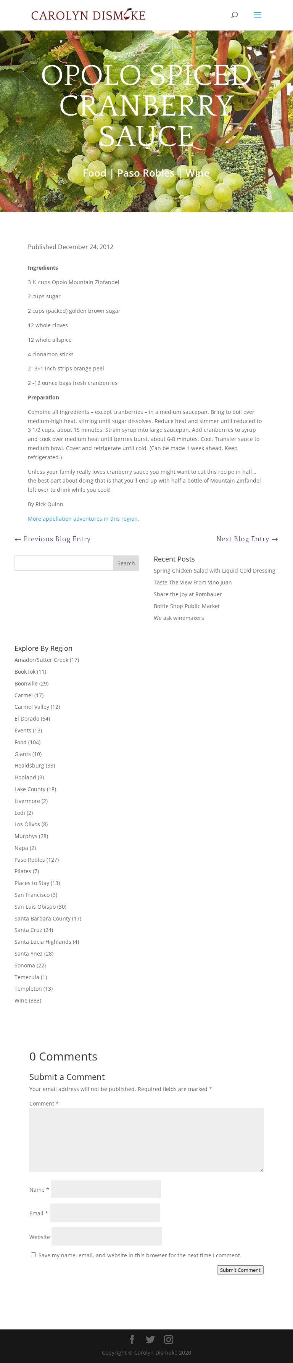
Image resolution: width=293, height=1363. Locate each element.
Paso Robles (146, 173)
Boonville (26, 683)
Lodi (19, 812)
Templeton (28, 988)
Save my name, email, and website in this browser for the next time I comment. (140, 1255)
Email (38, 1213)
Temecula (26, 977)
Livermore (27, 801)
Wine (197, 173)
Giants (22, 754)
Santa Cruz (28, 929)
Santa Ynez (28, 953)
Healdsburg (29, 765)
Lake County (29, 789)
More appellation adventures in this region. (83, 518)
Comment (44, 1103)
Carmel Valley (31, 706)
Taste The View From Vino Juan (193, 582)
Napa (21, 847)
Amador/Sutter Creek (41, 659)
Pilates (22, 871)
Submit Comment (240, 1269)
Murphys (25, 836)
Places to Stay (31, 883)
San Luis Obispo (35, 906)
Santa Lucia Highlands (42, 941)
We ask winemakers (179, 617)
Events (22, 730)
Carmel (23, 695)
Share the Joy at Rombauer (188, 594)
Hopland (25, 777)
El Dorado (26, 718)
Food (94, 173)
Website (39, 1237)
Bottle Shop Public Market (187, 606)
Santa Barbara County (42, 918)
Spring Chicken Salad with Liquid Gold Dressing (214, 570)
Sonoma (24, 965)
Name (39, 1189)
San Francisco (32, 894)
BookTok (24, 671)
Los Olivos (27, 824)
